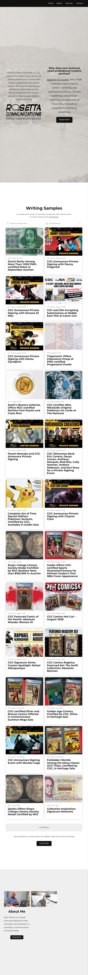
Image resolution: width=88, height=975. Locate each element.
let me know (54, 217)
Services (69, 3)
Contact (79, 3)
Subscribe (44, 843)
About (59, 3)
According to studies (58, 80)
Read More (64, 120)
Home (50, 3)
